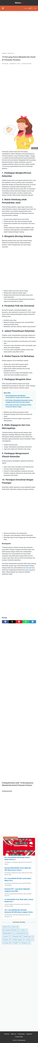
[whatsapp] (25, 621)
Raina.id (23, 1040)
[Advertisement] (19, 32)
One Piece (7, 943)
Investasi (7, 936)
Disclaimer (29, 1034)
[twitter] (12, 621)
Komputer (7, 939)
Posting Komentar (27, 63)
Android (6, 926)
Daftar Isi (13, 1034)
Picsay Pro (26, 943)
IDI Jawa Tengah (28, 570)
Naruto (30, 939)
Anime (15, 926)
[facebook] (5, 621)
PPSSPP (16, 943)
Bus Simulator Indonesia (11, 930)
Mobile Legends (19, 939)
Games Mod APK (22, 933)
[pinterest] (19, 621)
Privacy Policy (19, 1036)
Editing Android (8, 933)
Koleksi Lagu (28, 936)
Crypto (24, 930)
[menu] (4, 8)
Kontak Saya (21, 1034)
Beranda (6, 1034)
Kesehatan (17, 936)
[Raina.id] (19, 3)
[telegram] (32, 621)
